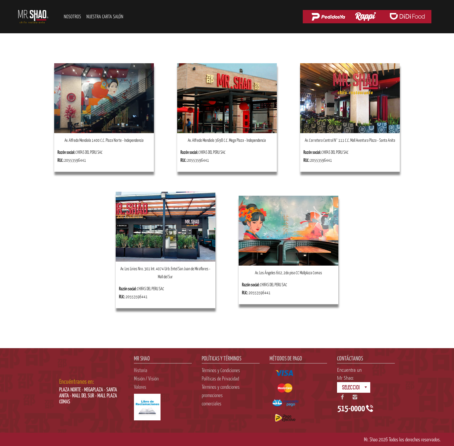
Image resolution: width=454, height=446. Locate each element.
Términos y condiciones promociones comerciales (221, 395)
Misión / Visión (146, 378)
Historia (140, 370)
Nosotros (72, 16)
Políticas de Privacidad (220, 378)
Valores (140, 387)
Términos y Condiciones (221, 370)
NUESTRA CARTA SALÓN (104, 16)
